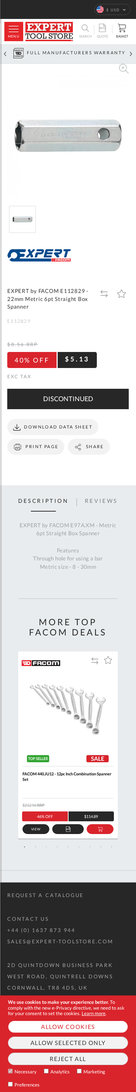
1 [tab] (24, 846)
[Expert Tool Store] (49, 31)
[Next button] (130, 53)
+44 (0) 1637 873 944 (41, 930)
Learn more (94, 1013)
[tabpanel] (68, 745)
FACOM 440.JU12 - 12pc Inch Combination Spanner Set (67, 776)
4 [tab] (57, 846)
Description (43, 501)
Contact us (28, 919)
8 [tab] (100, 846)
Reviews (101, 501)
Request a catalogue (45, 895)
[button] (112, 9)
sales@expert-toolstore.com (60, 941)
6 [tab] (79, 846)
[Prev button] (5, 53)
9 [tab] (111, 846)
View (36, 829)
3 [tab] (46, 846)
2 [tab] (35, 846)
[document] (68, 1043)
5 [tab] (68, 846)
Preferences (27, 1085)
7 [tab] (90, 846)
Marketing (94, 1072)
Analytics (60, 1072)
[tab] (43, 502)
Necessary (26, 1072)
